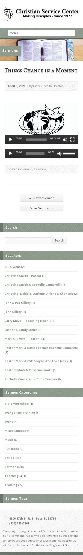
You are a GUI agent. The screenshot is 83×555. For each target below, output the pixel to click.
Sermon (27, 169)
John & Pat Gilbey (18, 303)
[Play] (10, 139)
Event (9, 422)
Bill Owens (13, 267)
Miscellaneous (15, 431)
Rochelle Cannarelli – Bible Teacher (31, 379)
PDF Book (12, 449)
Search (59, 240)
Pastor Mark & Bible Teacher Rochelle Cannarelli (41, 348)
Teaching (40, 169)
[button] (41, 123)
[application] (41, 123)
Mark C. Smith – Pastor (22, 339)
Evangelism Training (20, 413)
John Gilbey (13, 312)
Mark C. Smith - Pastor (48, 86)
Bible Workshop (17, 403)
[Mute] (65, 139)
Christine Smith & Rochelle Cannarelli (33, 284)
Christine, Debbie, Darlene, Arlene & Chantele (39, 294)
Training (11, 485)
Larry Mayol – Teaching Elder (26, 321)
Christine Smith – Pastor (23, 276)
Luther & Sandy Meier (21, 330)
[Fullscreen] (72, 139)
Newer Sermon (41, 198)
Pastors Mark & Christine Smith (28, 370)
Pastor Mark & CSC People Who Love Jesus (36, 361)
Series (9, 458)
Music (9, 440)
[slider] (36, 139)
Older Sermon (42, 208)
